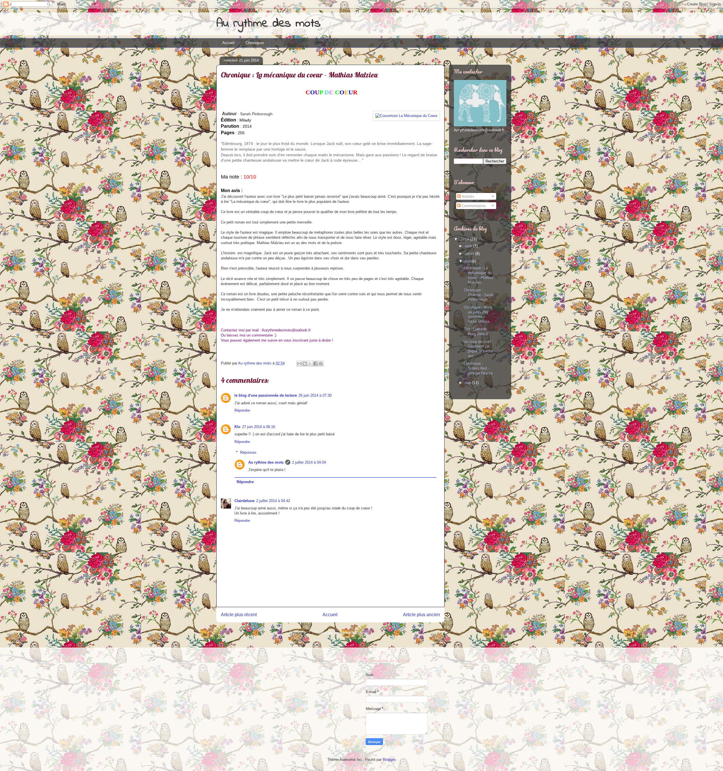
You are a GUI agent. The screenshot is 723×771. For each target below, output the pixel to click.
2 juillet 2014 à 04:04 (309, 462)
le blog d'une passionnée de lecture (265, 395)
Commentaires (473, 205)
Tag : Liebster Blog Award (476, 331)
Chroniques (255, 43)
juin (468, 261)
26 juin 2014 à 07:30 (315, 395)
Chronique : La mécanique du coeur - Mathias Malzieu (478, 274)
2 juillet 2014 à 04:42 (273, 501)
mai (468, 382)
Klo (237, 427)
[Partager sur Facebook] (315, 363)
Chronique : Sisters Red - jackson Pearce (478, 368)
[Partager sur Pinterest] (321, 363)
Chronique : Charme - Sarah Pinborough (479, 294)
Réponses (248, 452)
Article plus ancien (421, 614)
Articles (467, 196)
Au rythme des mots (268, 23)
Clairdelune (244, 501)
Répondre (242, 410)
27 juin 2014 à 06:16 (258, 427)
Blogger (389, 759)
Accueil (228, 43)
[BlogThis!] (305, 363)
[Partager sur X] (310, 363)
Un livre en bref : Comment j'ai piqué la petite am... (478, 348)
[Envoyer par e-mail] (299, 363)
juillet (470, 253)
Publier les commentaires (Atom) (342, 633)
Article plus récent (239, 614)
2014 (465, 239)
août (469, 245)
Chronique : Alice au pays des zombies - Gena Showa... (478, 314)
